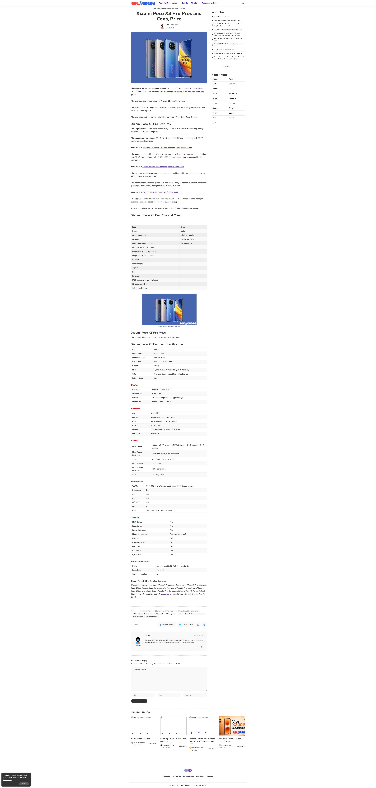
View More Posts (198, 635)
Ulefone (232, 113)
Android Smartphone (194, 88)
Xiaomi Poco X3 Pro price (143, 614)
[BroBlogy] (143, 3)
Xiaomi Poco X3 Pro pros (165, 614)
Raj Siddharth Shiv (139, 742)
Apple (215, 79)
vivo (150, 733)
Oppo (215, 103)
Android (137, 733)
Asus (231, 79)
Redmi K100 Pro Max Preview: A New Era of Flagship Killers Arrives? (202, 741)
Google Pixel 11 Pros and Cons (224, 50)
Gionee (215, 84)
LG (230, 89)
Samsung (216, 108)
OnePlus (232, 98)
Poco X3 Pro (146, 611)
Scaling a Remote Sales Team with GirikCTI (228, 53)
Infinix (215, 89)
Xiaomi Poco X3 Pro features (188, 611)
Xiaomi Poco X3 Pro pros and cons (192, 614)
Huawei (232, 84)
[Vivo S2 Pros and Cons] (144, 726)
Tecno (215, 113)
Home (154, 8)
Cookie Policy (7, 780)
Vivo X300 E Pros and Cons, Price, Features (228, 30)
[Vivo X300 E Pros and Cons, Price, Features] (232, 726)
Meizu (215, 93)
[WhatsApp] (171, 28)
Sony (231, 108)
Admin (167, 24)
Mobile (159, 8)
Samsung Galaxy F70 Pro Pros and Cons (227, 20)
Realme (232, 103)
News (209, 732)
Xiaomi (232, 118)
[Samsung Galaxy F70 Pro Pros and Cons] (173, 726)
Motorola (233, 93)
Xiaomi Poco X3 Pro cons (164, 611)
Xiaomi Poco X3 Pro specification (146, 616)
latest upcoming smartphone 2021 (172, 91)
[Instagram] (204, 647)
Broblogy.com (164, 594)
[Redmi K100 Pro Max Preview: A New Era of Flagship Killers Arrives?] (202, 726)
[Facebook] (167, 28)
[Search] (243, 3)
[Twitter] (169, 28)
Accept (24, 783)
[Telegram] (173, 28)
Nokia (215, 98)
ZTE (214, 123)
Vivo (214, 118)
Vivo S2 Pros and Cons (221, 17)
